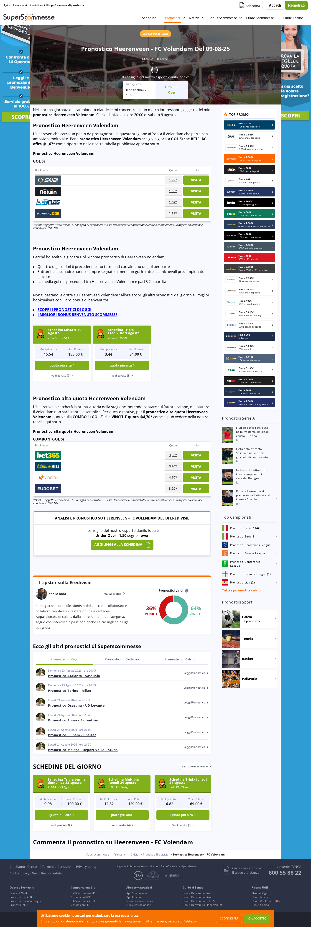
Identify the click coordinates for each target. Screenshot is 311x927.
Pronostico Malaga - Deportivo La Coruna (83, 750)
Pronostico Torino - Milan (69, 690)
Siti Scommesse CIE (83, 901)
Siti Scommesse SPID (84, 893)
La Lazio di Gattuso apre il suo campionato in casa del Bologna (252, 474)
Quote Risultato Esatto (266, 901)
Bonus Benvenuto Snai (197, 893)
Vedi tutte (195, 766)
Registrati (296, 5)
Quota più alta (60, 815)
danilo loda (176, 77)
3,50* (173, 455)
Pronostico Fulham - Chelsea (72, 735)
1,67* (173, 202)
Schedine (149, 18)
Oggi (64, 659)
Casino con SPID (81, 897)
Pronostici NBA (19, 905)
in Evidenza (122, 659)
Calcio (180, 659)
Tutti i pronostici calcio (241, 590)
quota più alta (61, 365)
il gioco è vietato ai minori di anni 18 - (43, 5)
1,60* (173, 180)
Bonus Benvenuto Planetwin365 (203, 905)
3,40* (173, 466)
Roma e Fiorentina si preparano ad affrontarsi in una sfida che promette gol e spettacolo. (253, 495)
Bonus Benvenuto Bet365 (199, 901)
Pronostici (172, 18)
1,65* (173, 191)
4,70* (173, 477)
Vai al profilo (113, 594)
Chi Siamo (17, 866)
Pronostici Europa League (26, 901)
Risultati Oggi (260, 893)
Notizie (194, 18)
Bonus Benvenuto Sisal (197, 897)
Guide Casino (293, 18)
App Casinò (133, 897)
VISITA (196, 180)
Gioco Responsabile (47, 873)
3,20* (173, 488)
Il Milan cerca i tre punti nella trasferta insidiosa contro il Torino (252, 432)
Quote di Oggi (18, 893)
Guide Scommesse (260, 18)
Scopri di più (229, 918)
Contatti (33, 866)
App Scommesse (137, 893)
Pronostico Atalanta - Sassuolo (74, 676)
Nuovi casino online (138, 905)
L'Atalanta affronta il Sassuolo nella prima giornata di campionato (252, 453)
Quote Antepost (261, 897)
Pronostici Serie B (21, 897)
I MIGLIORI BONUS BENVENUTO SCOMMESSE (77, 314)
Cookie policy (19, 873)
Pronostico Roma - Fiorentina (73, 720)
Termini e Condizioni (58, 866)
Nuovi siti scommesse (140, 901)
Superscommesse (97, 854)
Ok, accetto (257, 918)
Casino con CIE (80, 905)
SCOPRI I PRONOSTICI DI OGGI (64, 309)
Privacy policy (86, 866)
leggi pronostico (195, 673)
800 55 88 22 (285, 872)
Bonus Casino (260, 905)
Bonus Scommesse (223, 18)
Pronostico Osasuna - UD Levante (76, 705)
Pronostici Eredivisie (155, 854)
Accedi (275, 5)
